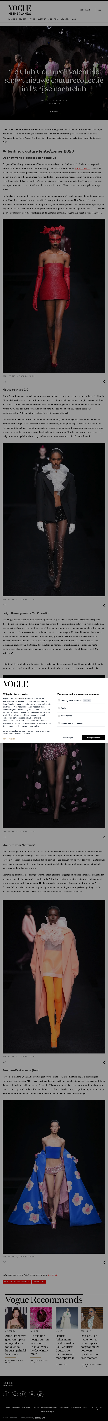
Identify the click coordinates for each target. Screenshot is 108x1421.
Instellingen (68, 737)
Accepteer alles (93, 737)
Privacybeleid (9, 739)
